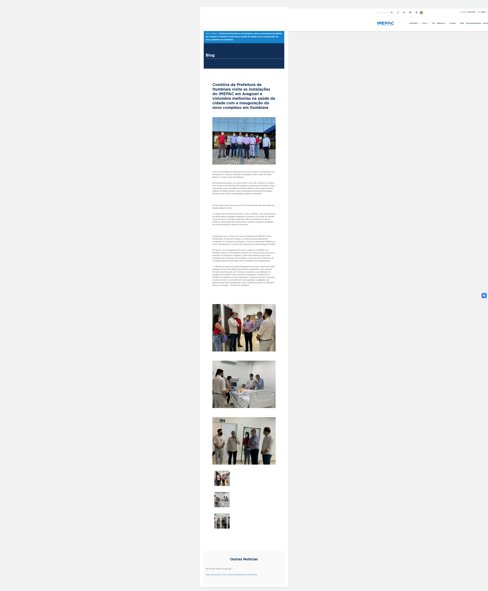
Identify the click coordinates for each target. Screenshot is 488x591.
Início (208, 34)
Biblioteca (441, 23)
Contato (452, 23)
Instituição (413, 23)
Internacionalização (473, 23)
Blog (462, 23)
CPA (433, 23)
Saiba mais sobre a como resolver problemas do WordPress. (232, 575)
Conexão (467, 12)
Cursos (424, 23)
